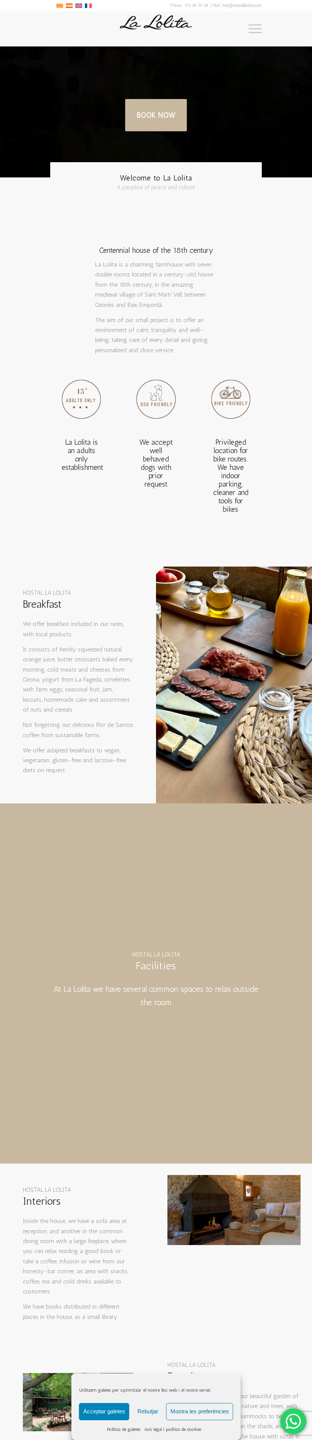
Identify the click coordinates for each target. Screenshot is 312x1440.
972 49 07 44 (197, 5)
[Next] (283, 1210)
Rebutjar (147, 1411)
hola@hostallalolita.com (242, 5)
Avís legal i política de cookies (172, 1429)
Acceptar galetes (104, 1411)
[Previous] (184, 1210)
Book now (156, 115)
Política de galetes (123, 1429)
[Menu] (251, 29)
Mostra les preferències (199, 1411)
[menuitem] (251, 29)
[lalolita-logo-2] (156, 29)
